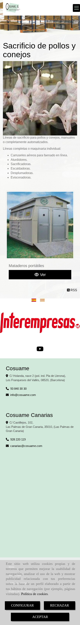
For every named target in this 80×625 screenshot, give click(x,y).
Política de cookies (34, 594)
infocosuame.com (23, 394)
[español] (34, 300)
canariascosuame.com (26, 445)
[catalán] (43, 300)
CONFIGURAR (22, 605)
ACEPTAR (40, 617)
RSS (73, 290)
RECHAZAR (59, 605)
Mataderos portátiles (26, 266)
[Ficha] (40, 225)
